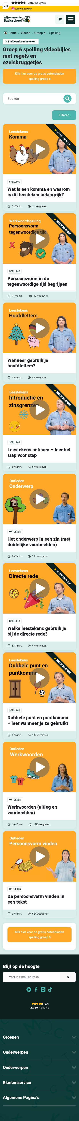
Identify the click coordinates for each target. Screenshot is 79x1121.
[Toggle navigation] (70, 19)
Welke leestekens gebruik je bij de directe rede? (36, 631)
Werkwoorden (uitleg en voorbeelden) (32, 809)
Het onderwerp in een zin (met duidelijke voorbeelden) (38, 541)
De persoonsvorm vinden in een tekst (35, 899)
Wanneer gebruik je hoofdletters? (27, 363)
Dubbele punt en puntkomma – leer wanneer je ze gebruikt (37, 720)
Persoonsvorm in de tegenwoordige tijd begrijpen (37, 281)
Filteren (64, 115)
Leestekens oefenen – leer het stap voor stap (39, 452)
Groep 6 (39, 33)
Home (12, 33)
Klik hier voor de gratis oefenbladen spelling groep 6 (39, 76)
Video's (25, 33)
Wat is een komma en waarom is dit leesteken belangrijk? (38, 192)
